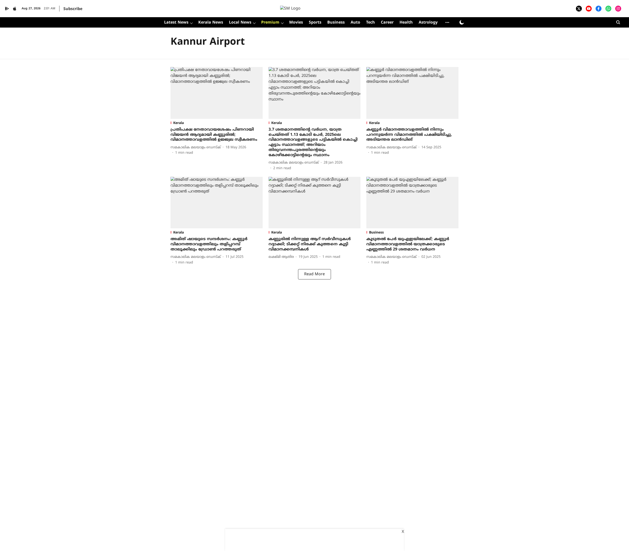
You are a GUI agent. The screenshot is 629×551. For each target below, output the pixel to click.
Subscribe (72, 9)
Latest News (176, 22)
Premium (270, 22)
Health (406, 22)
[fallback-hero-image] (217, 93)
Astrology (428, 22)
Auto (355, 22)
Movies (296, 22)
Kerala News (210, 22)
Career (387, 22)
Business (336, 22)
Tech (370, 22)
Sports (315, 22)
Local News (240, 22)
